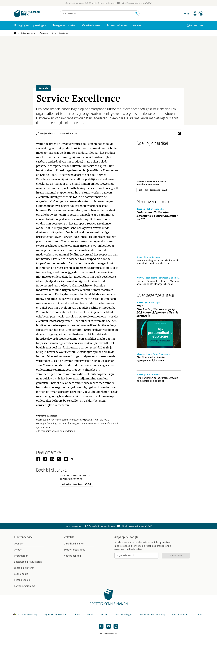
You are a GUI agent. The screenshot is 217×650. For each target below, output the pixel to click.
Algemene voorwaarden (55, 614)
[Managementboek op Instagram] (116, 626)
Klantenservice (23, 537)
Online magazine (28, 33)
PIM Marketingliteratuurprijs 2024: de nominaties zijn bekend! (157, 379)
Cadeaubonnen (72, 555)
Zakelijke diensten (74, 543)
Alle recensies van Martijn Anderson (55, 431)
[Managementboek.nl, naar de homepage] (27, 16)
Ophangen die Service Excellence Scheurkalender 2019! (157, 216)
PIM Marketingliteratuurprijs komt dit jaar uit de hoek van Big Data (158, 262)
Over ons (19, 543)
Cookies (103, 614)
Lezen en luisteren (24, 567)
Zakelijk (69, 537)
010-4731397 (196, 25)
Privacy (90, 614)
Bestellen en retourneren (28, 561)
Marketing (44, 33)
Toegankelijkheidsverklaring (151, 614)
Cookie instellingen (123, 614)
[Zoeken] (136, 13)
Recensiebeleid (22, 580)
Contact (18, 549)
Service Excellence (60, 33)
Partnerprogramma (24, 586)
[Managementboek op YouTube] (108, 626)
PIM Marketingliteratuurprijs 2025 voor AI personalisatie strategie (157, 310)
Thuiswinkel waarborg (27, 614)
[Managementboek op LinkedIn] (101, 626)
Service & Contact (180, 614)
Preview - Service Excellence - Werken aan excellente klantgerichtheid (158, 282)
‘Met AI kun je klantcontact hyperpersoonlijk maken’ (152, 359)
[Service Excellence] (147, 162)
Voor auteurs (21, 574)
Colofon (76, 614)
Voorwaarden (21, 555)
